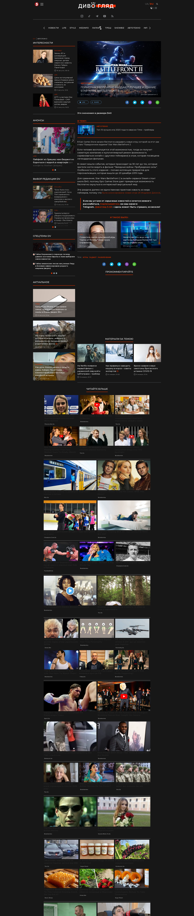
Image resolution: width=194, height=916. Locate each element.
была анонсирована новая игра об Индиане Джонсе (131, 193)
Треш (108, 28)
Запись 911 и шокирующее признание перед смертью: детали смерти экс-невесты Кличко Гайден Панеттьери (63, 60)
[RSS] (112, 16)
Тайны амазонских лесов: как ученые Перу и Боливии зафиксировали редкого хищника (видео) (54, 268)
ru (152, 4)
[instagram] (81, 16)
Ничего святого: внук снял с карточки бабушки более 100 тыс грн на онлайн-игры (140, 240)
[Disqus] (119, 307)
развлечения (104, 257)
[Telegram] (97, 16)
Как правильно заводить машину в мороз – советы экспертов (118, 368)
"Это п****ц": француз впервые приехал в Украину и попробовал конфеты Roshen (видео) (53, 162)
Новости (53, 28)
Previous (44, 28)
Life (64, 28)
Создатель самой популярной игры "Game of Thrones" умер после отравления (97, 240)
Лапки (96, 28)
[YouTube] (105, 16)
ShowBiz (119, 28)
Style (73, 28)
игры (85, 257)
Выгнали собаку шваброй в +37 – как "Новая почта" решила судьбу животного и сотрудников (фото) (63, 218)
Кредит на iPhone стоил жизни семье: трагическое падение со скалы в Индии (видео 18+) (51, 312)
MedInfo (84, 28)
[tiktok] (89, 16)
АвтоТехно (134, 28)
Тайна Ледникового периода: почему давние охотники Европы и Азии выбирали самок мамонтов (55, 259)
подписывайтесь (110, 204)
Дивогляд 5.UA (103, 207)
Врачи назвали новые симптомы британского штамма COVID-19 (146, 368)
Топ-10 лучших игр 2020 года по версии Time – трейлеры (125, 130)
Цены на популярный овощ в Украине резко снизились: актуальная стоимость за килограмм (64, 82)
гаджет (93, 257)
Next (149, 28)
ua (146, 4)
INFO (146, 28)
